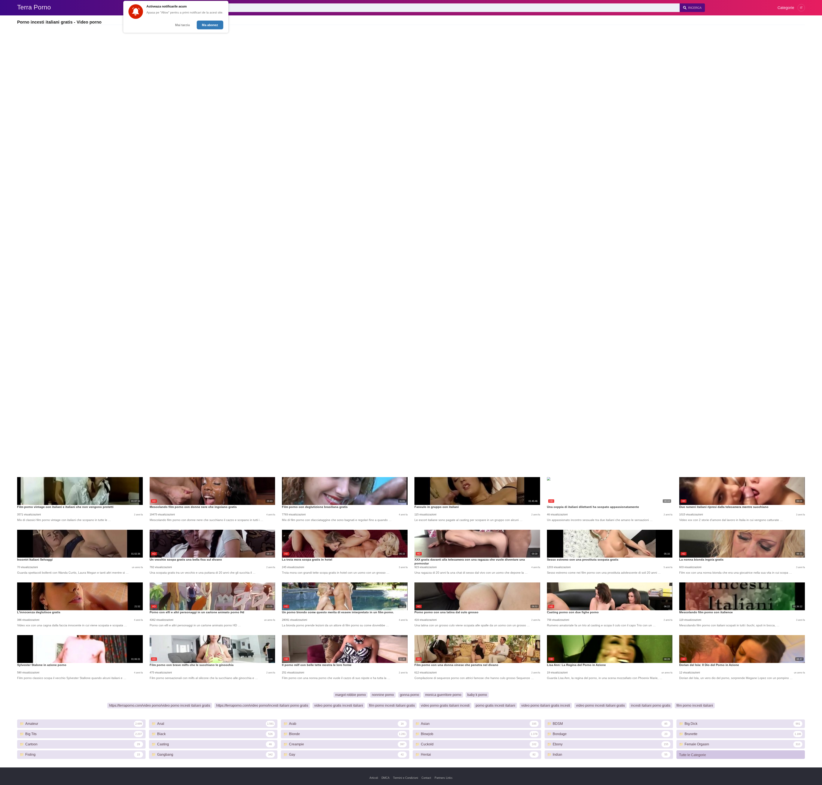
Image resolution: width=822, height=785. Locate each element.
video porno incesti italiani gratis (600, 705)
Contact (426, 777)
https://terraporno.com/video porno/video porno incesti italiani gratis (159, 705)
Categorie (785, 8)
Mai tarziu (182, 25)
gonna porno (409, 695)
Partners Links (444, 777)
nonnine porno (383, 695)
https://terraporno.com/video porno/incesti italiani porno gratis (262, 705)
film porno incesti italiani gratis (392, 705)
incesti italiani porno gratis (650, 705)
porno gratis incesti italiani (495, 705)
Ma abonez (210, 25)
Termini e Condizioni (405, 777)
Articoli (373, 777)
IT (801, 7)
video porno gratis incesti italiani (338, 705)
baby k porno (477, 695)
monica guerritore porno (443, 695)
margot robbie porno (350, 695)
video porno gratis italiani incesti (445, 705)
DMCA (385, 777)
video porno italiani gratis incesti (545, 705)
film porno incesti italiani (694, 705)
